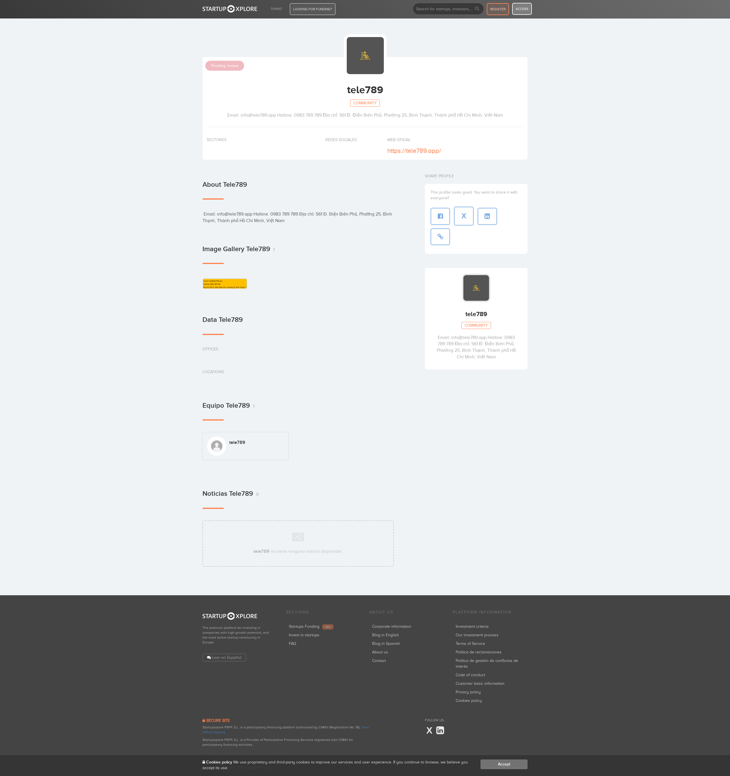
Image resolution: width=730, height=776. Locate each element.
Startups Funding (309, 626)
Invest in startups (304, 635)
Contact (379, 661)
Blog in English (385, 635)
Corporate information (391, 626)
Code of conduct (470, 675)
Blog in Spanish (386, 643)
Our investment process (477, 635)
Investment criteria (472, 626)
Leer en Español (227, 657)
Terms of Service (470, 643)
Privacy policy (468, 692)
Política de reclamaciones (479, 652)
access (522, 9)
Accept (504, 764)
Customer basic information (480, 683)
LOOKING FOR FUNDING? (312, 9)
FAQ (292, 643)
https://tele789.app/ (414, 150)
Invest (276, 8)
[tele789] (224, 283)
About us (380, 652)
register (498, 9)
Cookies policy (469, 700)
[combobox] (448, 9)
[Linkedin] (440, 730)
